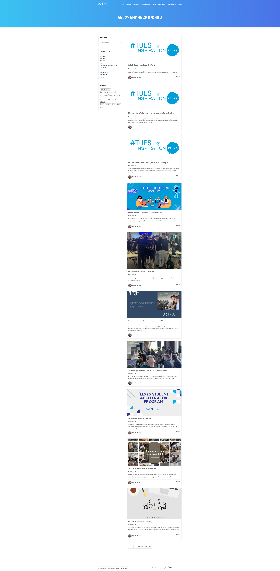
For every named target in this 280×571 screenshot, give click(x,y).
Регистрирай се (172, 4)
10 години (108, 104)
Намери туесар (161, 4)
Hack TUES (102, 56)
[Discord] (165, 567)
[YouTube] (170, 567)
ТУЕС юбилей (103, 77)
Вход (180, 4)
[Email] (152, 567)
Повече (178, 76)
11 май (113, 104)
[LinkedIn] (161, 567)
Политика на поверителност (121, 566)
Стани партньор (145, 4)
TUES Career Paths (104, 62)
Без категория (103, 70)
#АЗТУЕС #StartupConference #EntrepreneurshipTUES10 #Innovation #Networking (108, 99)
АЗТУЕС (122, 4)
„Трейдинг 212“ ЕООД (105, 89)
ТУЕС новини (103, 76)
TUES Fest (102, 63)
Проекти (129, 4)
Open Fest (102, 60)
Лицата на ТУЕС (103, 74)
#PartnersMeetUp (104, 95)
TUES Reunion (103, 67)
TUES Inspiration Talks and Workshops (108, 65)
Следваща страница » (145, 547)
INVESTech (102, 58)
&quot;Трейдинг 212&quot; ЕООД (108, 92)
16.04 (101, 107)
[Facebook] (157, 567)
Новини (154, 4)
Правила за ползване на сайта (105, 566)
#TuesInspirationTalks (115, 95)
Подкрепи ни (136, 4)
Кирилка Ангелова (136, 77)
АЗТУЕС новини (103, 69)
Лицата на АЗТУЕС (104, 72)
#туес (102, 104)
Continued (175, 72)
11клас (118, 104)
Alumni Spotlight (103, 55)
